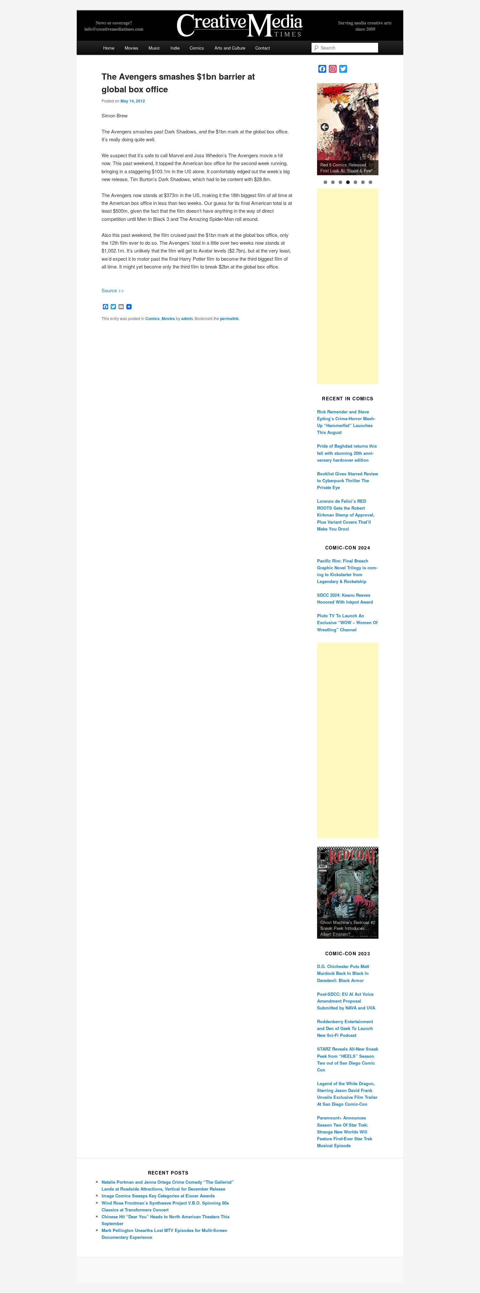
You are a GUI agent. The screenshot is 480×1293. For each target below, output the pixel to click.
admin (187, 318)
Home (108, 48)
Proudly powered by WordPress (240, 1270)
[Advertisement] (347, 286)
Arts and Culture (230, 48)
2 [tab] (333, 182)
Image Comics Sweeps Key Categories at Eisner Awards (158, 1196)
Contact (262, 48)
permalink (229, 318)
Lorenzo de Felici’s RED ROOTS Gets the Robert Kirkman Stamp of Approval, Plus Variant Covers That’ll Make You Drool (346, 515)
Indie (175, 48)
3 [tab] (340, 182)
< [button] (325, 127)
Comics (197, 48)
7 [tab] (370, 182)
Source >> (113, 290)
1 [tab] (325, 182)
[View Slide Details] (347, 129)
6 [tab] (363, 182)
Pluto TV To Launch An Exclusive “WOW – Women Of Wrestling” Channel (347, 622)
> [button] (370, 127)
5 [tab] (355, 182)
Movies (131, 48)
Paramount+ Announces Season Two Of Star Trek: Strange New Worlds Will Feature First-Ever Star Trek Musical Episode (344, 1131)
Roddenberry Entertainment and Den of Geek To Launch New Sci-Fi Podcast (345, 1028)
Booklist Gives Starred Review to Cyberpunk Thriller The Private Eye (347, 480)
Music (154, 48)
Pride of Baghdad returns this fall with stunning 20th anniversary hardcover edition (347, 453)
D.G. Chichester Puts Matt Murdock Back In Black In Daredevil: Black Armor (343, 973)
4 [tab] (348, 182)
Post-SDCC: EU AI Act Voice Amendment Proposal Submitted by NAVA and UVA (346, 1001)
